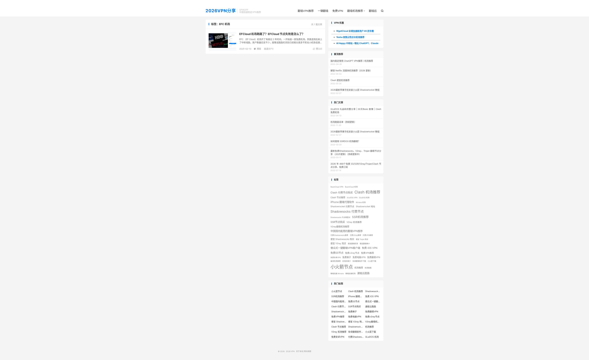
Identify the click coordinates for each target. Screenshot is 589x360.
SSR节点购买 (338, 221)
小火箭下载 (372, 261)
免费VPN (337, 10)
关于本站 (299, 351)
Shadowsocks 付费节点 (347, 211)
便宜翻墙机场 (353, 244)
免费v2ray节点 (352, 253)
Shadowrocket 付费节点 (342, 206)
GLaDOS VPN (352, 198)
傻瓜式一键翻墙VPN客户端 (345, 247)
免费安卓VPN (336, 257)
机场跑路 (368, 268)
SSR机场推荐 (360, 217)
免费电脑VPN (359, 257)
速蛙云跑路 (363, 273)
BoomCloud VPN (337, 187)
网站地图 (307, 351)
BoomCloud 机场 (351, 187)
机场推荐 (358, 267)
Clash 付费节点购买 (342, 192)
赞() (317, 48)
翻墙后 (373, 10)
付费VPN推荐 (368, 235)
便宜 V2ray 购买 (338, 243)
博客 (257, 48)
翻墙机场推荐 (355, 10)
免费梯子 (346, 257)
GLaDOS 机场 (364, 198)
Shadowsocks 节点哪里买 (340, 217)
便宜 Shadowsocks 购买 (342, 239)
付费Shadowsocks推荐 (339, 235)
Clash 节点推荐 (338, 197)
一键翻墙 (323, 10)
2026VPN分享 (221, 10)
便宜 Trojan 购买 (362, 239)
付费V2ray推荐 (355, 235)
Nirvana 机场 (361, 202)
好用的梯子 (346, 261)
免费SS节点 (337, 252)
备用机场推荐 (336, 261)
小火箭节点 (342, 267)
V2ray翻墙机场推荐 (340, 226)
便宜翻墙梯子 (365, 244)
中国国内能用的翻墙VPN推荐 (347, 231)
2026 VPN (290, 351)
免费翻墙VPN (373, 257)
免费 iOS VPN (369, 247)
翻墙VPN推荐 (306, 10)
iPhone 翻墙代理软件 (342, 202)
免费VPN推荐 (367, 253)
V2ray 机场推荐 (354, 222)
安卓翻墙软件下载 (359, 261)
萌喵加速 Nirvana (337, 274)
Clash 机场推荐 (367, 192)
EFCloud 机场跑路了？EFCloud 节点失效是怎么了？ (272, 34)
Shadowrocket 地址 (365, 206)
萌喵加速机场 (350, 274)
